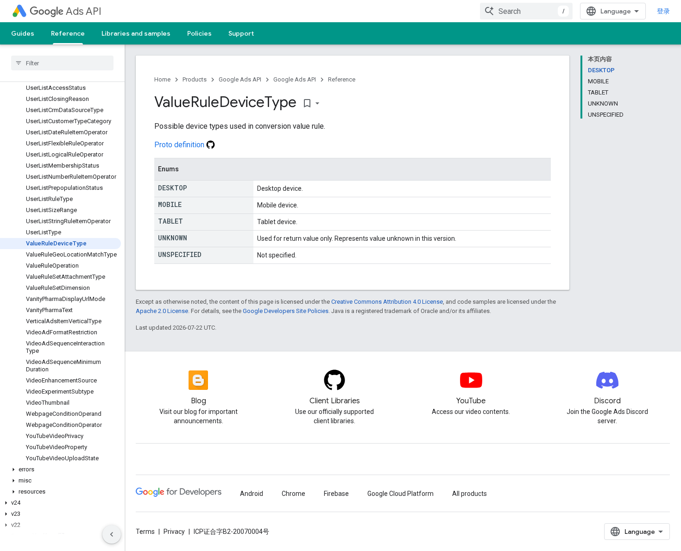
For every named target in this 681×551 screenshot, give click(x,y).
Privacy (174, 531)
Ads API (83, 11)
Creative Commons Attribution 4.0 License (387, 301)
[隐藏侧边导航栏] (111, 534)
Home (162, 79)
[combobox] (526, 11)
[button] (60, 469)
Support (241, 33)
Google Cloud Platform (400, 493)
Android (251, 493)
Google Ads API (240, 79)
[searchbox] (62, 63)
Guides (22, 33)
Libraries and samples (135, 33)
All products (469, 493)
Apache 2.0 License (162, 310)
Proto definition (180, 144)
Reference (68, 33)
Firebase (336, 493)
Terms (145, 531)
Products (195, 79)
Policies (199, 33)
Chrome (293, 493)
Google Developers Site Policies (285, 310)
